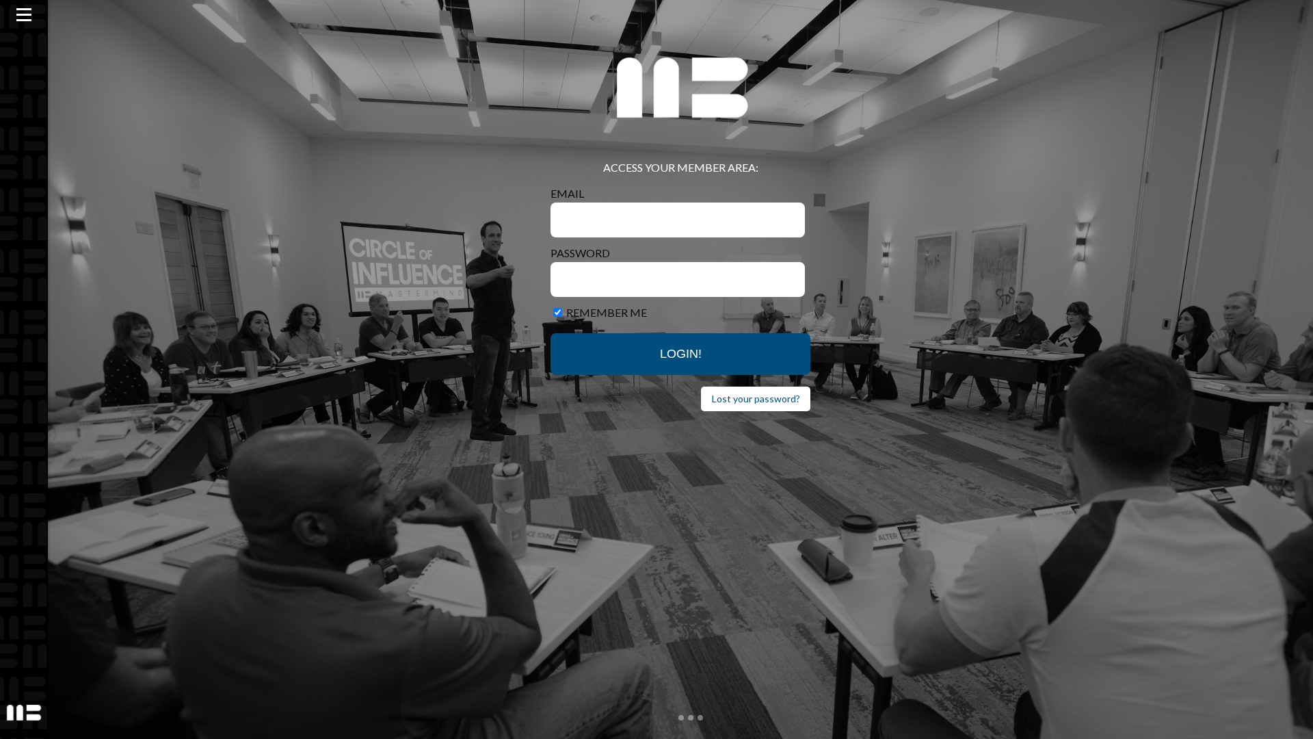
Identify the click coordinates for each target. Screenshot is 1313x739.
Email (567, 193)
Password (580, 252)
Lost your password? (756, 398)
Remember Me (606, 312)
